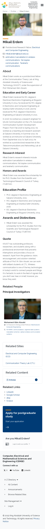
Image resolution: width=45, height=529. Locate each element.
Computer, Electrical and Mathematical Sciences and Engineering (32, 5)
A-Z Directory (10, 480)
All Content (13, 484)
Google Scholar (13, 395)
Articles (12, 380)
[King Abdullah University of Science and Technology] (11, 5)
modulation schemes (13, 332)
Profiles (13, 11)
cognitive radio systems (32, 329)
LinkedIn (10, 392)
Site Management (12, 501)
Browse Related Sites (17, 494)
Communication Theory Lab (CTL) (20, 363)
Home (5, 11)
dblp (8, 398)
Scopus (9, 401)
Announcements (15, 489)
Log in (10, 506)
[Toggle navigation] (42, 5)
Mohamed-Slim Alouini (14, 322)
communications (18, 329)
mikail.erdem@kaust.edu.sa (17, 54)
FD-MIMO (9, 329)
